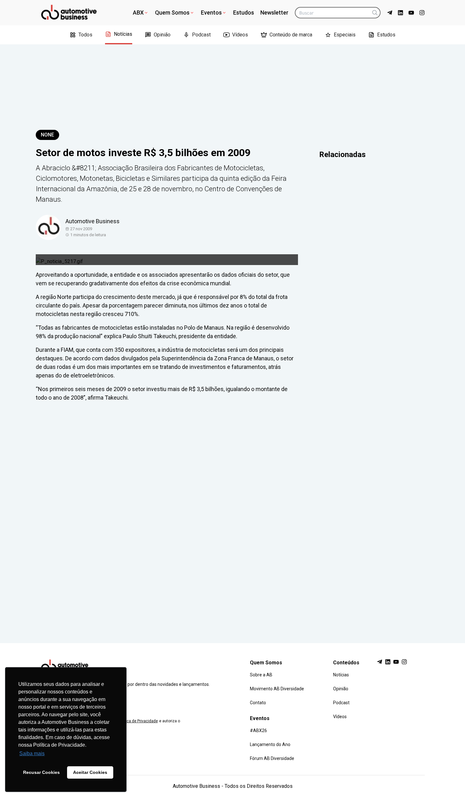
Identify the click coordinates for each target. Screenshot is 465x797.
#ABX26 (258, 730)
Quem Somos (172, 12)
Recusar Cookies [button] (41, 772)
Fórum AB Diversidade (272, 758)
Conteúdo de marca (291, 35)
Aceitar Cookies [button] (90, 772)
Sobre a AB (261, 674)
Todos (85, 35)
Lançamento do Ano (270, 744)
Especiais (345, 35)
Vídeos (240, 35)
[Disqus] (232, 516)
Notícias (123, 34)
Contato (258, 702)
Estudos (243, 12)
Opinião (162, 35)
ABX (138, 12)
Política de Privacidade (138, 721)
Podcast (201, 35)
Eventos (211, 12)
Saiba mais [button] (32, 753)
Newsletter (274, 12)
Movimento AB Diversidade (277, 688)
